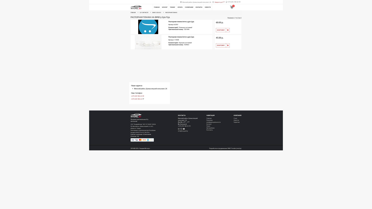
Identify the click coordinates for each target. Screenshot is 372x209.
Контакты (199, 7)
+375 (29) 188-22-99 (137, 96)
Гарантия (237, 122)
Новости (208, 7)
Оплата (180, 7)
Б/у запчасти (144, 12)
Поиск (208, 126)
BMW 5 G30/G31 (156, 12)
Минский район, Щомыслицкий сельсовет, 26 (196, 2)
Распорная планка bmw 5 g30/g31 (181, 22)
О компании (189, 7)
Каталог (164, 7)
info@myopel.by (183, 131)
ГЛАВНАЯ (133, 12)
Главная (157, 7)
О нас (235, 118)
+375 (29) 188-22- (136, 99)
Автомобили (210, 128)
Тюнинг (172, 7)
